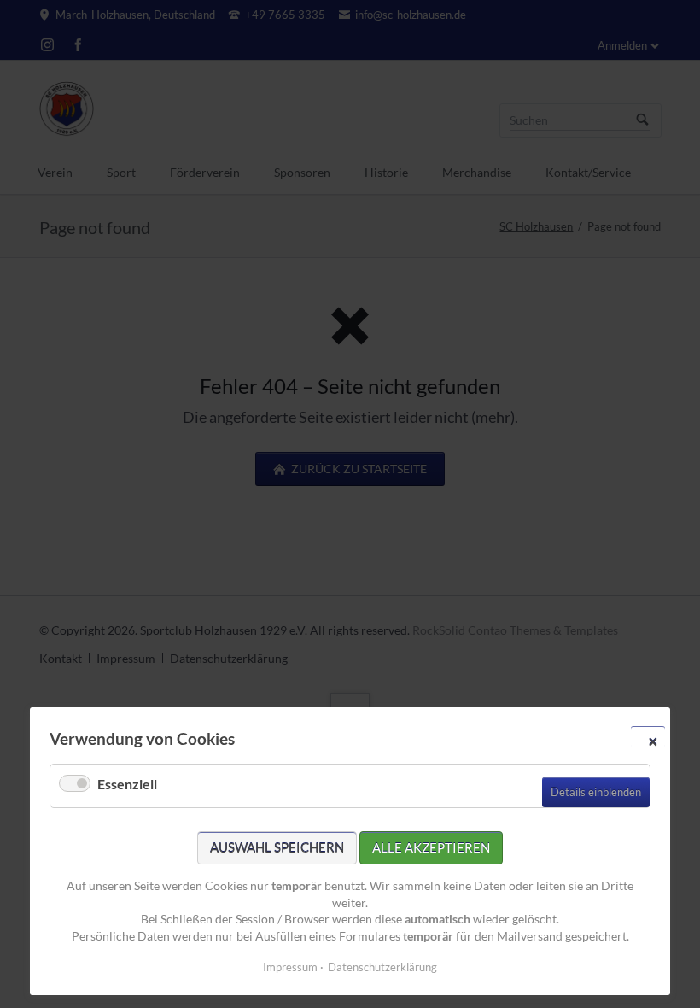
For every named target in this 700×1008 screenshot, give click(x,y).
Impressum (290, 967)
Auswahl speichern (277, 847)
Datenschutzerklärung (382, 967)
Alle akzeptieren (431, 847)
